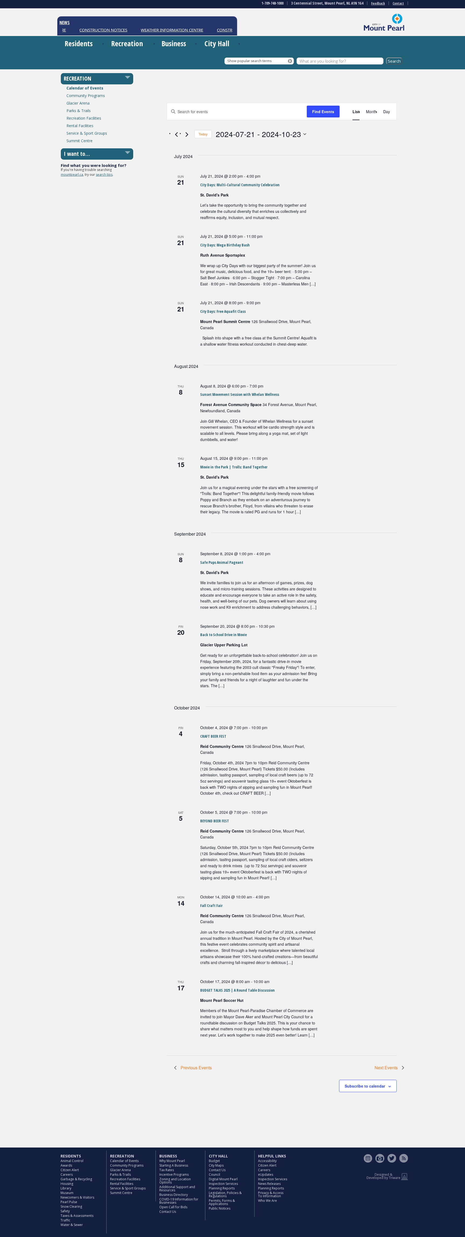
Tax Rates (166, 1170)
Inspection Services (223, 1183)
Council (214, 1174)
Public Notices (219, 1208)
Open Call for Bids (173, 1207)
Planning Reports (222, 1188)
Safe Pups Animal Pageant (221, 562)
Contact (398, 3)
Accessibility (267, 1161)
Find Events (323, 111)
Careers (67, 1174)
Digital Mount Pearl (223, 1179)
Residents (79, 43)
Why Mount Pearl (172, 1161)
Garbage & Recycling (76, 1179)
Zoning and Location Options (175, 1181)
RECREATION (77, 78)
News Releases (269, 1183)
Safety (65, 1211)
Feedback (378, 3)
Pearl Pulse (69, 1202)
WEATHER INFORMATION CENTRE (160, 30)
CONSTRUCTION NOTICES (92, 30)
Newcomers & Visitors (77, 1197)
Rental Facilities (79, 125)
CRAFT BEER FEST (213, 736)
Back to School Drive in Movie (223, 634)
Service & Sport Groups (86, 133)
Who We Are (267, 1200)
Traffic (65, 1220)
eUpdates (265, 1174)
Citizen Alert (70, 1170)
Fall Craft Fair (211, 905)
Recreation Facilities (83, 118)
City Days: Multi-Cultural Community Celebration (240, 184)
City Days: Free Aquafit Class (223, 311)
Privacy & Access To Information (270, 1194)
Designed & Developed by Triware (383, 1176)
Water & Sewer (72, 1224)
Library (66, 1188)
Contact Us (167, 1211)
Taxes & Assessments (77, 1215)
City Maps (216, 1165)
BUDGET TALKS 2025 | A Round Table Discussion (237, 990)
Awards (66, 1165)
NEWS (64, 23)
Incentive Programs (174, 1174)
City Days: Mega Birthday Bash (225, 245)
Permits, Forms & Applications (222, 1202)
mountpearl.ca (72, 174)
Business (173, 43)
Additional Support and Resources (177, 1188)
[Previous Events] (176, 134)
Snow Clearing (71, 1206)
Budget (214, 1161)
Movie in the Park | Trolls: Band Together (233, 466)
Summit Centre (79, 140)
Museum (67, 1193)
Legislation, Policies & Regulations (225, 1194)
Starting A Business (173, 1165)
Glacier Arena (78, 103)
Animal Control (72, 1161)
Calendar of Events (84, 88)
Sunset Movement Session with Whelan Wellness (239, 394)
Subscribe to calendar (365, 1086)
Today (203, 134)
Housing (67, 1183)
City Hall (217, 43)
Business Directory (173, 1194)
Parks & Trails (78, 110)
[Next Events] (187, 134)
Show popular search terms (249, 61)
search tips (104, 174)
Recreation (127, 43)
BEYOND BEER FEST (214, 820)
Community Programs (85, 95)
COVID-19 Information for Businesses (178, 1201)
